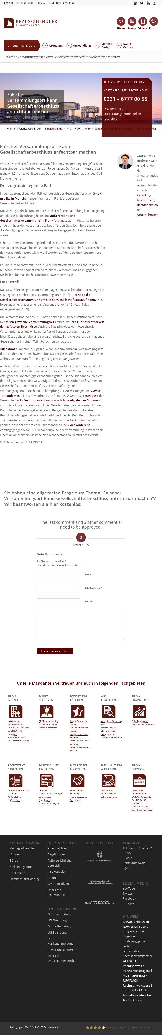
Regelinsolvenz (58, 854)
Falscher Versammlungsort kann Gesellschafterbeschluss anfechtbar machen (62, 57)
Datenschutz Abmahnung (45, 798)
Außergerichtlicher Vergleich (60, 862)
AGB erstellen (14, 796)
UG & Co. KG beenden (142, 796)
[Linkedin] (135, 3)
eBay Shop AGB (108, 730)
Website (89, 601)
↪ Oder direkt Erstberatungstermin (122, 114)
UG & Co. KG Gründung (18, 727)
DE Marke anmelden (48, 721)
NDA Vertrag (14, 800)
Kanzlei (8, 2)
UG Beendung (57, 932)
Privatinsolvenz (58, 848)
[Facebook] (129, 3)
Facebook (129, 898)
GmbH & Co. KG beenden (139, 802)
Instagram (130, 903)
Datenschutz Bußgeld (49, 803)
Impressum (17, 873)
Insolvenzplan (57, 871)
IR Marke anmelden (48, 727)
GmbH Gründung (15, 724)
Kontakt (42, 2)
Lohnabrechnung (109, 796)
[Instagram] (154, 3)
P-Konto (53, 877)
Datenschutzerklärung (25, 879)
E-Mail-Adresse (93, 588)
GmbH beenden (139, 793)
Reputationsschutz (149, 205)
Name (89, 574)
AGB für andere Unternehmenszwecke (111, 736)
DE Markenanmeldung (60, 941)
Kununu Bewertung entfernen (79, 736)
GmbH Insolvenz (59, 884)
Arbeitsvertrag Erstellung (76, 792)
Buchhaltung (107, 790)
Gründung (144, 195)
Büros (14, 860)
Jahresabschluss (108, 793)
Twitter (127, 893)
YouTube (129, 888)
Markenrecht (145, 200)
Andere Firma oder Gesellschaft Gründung (18, 739)
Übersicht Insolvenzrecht (57, 892)
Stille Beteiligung (140, 721)
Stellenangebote (21, 867)
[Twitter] (141, 3)
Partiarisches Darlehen (143, 724)
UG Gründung (14, 721)
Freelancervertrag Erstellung (78, 798)
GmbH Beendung (59, 926)
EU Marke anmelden (48, 724)
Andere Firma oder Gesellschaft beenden (142, 808)
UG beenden (137, 790)
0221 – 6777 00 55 (65, 2)
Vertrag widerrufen (23, 848)
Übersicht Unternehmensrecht (61, 958)
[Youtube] (148, 3)
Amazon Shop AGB (110, 727)
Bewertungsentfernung (63, 949)
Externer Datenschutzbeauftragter (51, 792)
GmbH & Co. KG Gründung (15, 732)
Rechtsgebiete (25, 2)
